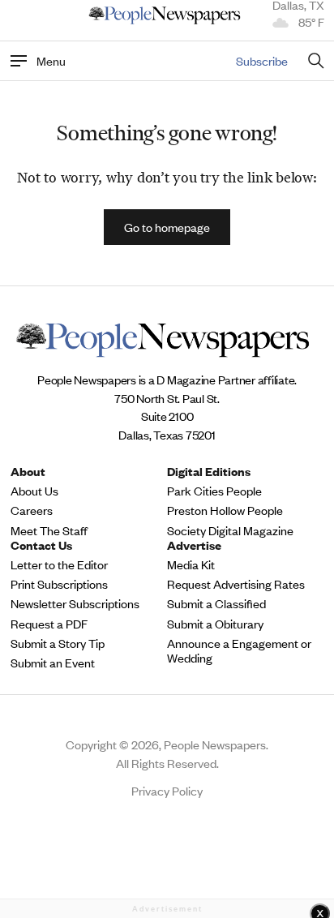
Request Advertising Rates (236, 584)
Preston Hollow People (225, 510)
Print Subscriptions (59, 584)
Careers (32, 510)
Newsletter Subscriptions (75, 603)
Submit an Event (53, 662)
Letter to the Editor (59, 564)
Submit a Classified (216, 603)
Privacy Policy (167, 790)
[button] (167, 227)
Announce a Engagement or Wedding (239, 650)
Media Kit (191, 564)
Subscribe (262, 60)
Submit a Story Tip (58, 643)
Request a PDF (49, 623)
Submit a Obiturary (215, 623)
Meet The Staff (49, 530)
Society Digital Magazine (230, 530)
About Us (34, 490)
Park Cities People (214, 490)
